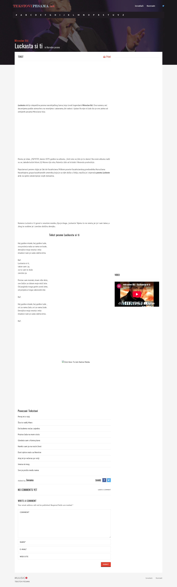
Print (108, 56)
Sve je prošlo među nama (28, 470)
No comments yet (27, 490)
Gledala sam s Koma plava (29, 440)
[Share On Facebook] (104, 480)
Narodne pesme (53, 47)
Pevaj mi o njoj (24, 416)
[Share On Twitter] (109, 480)
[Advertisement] (64, 81)
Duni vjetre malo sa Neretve (29, 452)
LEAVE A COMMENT (104, 490)
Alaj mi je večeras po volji (28, 458)
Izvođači (139, 6)
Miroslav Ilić (22, 40)
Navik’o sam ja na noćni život (29, 446)
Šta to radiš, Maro (25, 422)
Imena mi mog (23, 464)
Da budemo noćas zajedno (29, 428)
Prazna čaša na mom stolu (29, 434)
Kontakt (151, 6)
